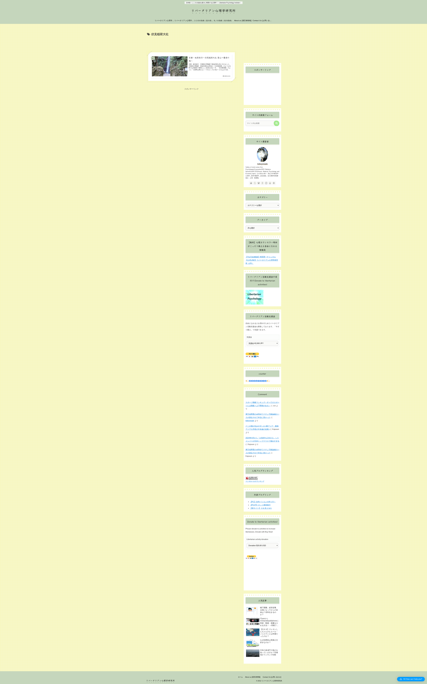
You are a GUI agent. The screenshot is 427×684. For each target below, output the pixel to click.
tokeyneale (262, 164)
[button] (276, 123)
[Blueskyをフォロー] (258, 183)
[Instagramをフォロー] (266, 183)
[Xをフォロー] (254, 183)
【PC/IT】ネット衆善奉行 (260, 505)
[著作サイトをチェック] (251, 183)
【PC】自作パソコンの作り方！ (263, 502)
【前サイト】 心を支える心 (261, 508)
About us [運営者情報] (252, 677)
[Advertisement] (191, 43)
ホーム (240, 677)
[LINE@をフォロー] (273, 183)
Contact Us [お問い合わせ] (272, 677)
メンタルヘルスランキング (255, 481)
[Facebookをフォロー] (262, 183)
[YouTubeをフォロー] (270, 183)
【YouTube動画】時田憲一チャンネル (261, 257)
